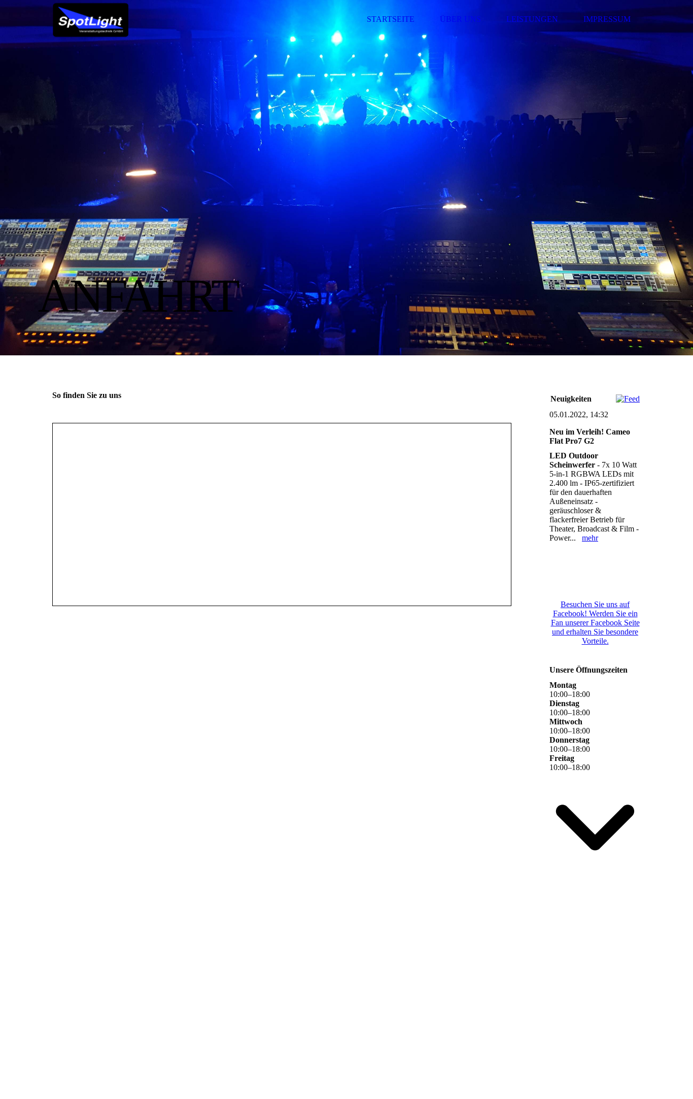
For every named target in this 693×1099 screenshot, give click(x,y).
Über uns (460, 19)
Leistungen (532, 19)
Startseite (390, 19)
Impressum (607, 19)
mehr (590, 538)
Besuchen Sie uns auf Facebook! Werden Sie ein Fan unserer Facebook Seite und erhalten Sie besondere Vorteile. (595, 622)
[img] (90, 19)
